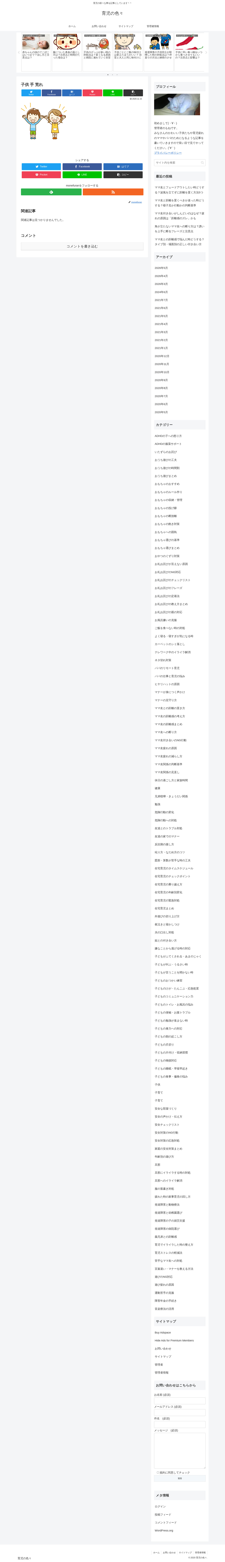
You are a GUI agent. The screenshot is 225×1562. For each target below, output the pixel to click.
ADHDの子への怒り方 (168, 435)
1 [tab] (107, 74)
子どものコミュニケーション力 (174, 996)
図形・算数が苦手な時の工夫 (173, 860)
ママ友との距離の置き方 (170, 708)
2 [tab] (112, 74)
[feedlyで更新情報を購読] (51, 191)
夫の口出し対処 (164, 932)
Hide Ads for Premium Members (174, 1340)
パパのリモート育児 (167, 668)
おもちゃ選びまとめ (167, 548)
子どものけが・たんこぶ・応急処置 (177, 988)
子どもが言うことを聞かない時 (174, 972)
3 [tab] (117, 74)
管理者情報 (162, 1372)
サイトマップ (163, 1356)
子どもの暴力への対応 (168, 1028)
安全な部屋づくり (166, 1108)
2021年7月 (161, 300)
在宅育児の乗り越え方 (168, 884)
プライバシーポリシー (168, 152)
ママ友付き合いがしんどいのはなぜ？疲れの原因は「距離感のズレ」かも (179, 216)
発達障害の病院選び (167, 1228)
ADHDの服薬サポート (168, 443)
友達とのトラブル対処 (168, 828)
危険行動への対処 (166, 820)
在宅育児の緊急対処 (167, 900)
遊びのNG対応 (164, 1276)
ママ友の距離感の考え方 (170, 716)
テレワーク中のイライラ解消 (173, 652)
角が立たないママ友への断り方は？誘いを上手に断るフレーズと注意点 (179, 229)
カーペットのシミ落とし (170, 644)
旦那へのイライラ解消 (168, 1180)
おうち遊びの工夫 (166, 459)
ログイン (160, 1506)
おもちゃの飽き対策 (167, 524)
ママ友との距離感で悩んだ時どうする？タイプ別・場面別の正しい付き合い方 (179, 242)
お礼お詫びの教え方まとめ (171, 604)
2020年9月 (161, 380)
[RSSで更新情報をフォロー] (113, 191)
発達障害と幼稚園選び (168, 1212)
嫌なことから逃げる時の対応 (173, 948)
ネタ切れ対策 (163, 660)
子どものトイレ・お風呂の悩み (174, 1004)
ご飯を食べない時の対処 (170, 628)
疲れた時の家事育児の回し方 (173, 1196)
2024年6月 (161, 292)
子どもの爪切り (164, 1044)
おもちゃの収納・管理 (168, 500)
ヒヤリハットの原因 (167, 684)
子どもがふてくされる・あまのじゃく (178, 956)
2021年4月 (161, 324)
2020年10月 (162, 372)
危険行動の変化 (164, 812)
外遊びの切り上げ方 (167, 916)
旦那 (157, 1164)
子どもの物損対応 (166, 1060)
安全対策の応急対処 (167, 1140)
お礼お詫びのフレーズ (168, 588)
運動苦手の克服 (164, 1292)
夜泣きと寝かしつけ (167, 924)
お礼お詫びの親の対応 (168, 612)
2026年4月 (161, 276)
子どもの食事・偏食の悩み (171, 1076)
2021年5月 (161, 316)
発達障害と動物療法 (167, 1204)
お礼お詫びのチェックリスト (173, 580)
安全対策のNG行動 (166, 1132)
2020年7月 (161, 396)
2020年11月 (162, 364)
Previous (18, 52)
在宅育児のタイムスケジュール (174, 868)
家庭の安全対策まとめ (168, 1148)
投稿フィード (163, 1514)
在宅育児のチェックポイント (173, 876)
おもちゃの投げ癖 (166, 508)
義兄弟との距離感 (166, 1236)
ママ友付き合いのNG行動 (170, 740)
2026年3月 (161, 284)
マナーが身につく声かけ (170, 692)
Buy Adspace (163, 1332)
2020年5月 (161, 412)
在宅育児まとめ (164, 908)
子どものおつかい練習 (168, 980)
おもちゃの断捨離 (166, 516)
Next (206, 52)
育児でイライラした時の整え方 (174, 1244)
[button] (202, 162)
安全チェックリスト (167, 1124)
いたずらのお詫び (166, 452)
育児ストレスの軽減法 (168, 1252)
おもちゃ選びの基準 (167, 540)
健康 (157, 788)
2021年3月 (161, 332)
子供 (157, 1084)
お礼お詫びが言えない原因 (171, 564)
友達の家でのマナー (167, 836)
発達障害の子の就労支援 (170, 1220)
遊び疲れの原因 (164, 1284)
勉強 (157, 804)
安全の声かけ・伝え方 (168, 1116)
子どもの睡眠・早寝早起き (171, 1068)
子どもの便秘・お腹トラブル (173, 1012)
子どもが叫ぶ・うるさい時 (171, 964)
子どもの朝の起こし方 (168, 1036)
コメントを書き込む (82, 246)
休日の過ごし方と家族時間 (171, 780)
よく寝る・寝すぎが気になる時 (174, 636)
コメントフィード (166, 1522)
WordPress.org (164, 1530)
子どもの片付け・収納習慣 (171, 1052)
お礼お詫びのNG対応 (168, 572)
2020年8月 (161, 388)
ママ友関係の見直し (167, 772)
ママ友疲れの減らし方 (168, 756)
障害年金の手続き (166, 1300)
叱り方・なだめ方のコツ (170, 852)
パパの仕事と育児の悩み (170, 676)
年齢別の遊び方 (164, 1156)
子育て (159, 1092)
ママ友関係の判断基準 (168, 764)
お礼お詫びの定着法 (167, 596)
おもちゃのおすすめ (167, 483)
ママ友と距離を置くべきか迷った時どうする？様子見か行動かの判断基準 (179, 203)
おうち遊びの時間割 (167, 468)
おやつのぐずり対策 (167, 556)
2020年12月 (162, 356)
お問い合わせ (163, 1348)
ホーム (156, 1552)
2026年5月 (161, 267)
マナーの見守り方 (166, 700)
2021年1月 (161, 348)
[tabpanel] (36, 52)
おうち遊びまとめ (166, 476)
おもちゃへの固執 (166, 532)
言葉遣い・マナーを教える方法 (174, 1268)
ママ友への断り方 (166, 732)
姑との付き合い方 (166, 940)
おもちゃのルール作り (168, 492)
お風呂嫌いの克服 (166, 620)
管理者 (159, 1364)
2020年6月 (161, 404)
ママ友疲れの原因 (166, 748)
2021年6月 (161, 308)
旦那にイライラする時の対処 (173, 1172)
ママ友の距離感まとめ (168, 724)
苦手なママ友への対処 (168, 1260)
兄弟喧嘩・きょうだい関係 (171, 796)
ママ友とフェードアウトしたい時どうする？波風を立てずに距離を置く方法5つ (179, 190)
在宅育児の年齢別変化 (168, 892)
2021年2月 (161, 340)
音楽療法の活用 (164, 1308)
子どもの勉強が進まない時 (171, 1020)
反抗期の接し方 (164, 844)
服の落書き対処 (164, 1188)
